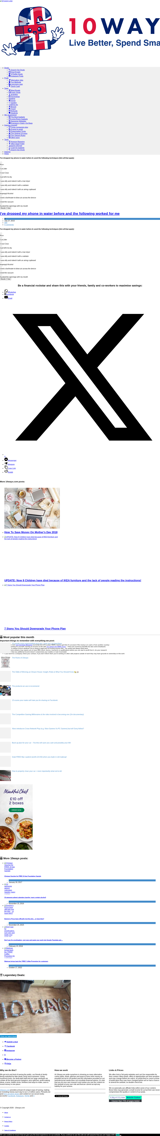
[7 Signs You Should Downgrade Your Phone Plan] (82, 604)
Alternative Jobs (16, 80)
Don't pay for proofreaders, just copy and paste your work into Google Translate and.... (33, 940)
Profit (6, 78)
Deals (6, 68)
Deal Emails (15, 72)
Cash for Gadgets (17, 148)
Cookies (6, 1126)
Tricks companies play (19, 127)
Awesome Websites (18, 121)
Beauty (13, 107)
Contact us (7, 1117)
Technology (15, 97)
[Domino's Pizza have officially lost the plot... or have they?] (82, 910)
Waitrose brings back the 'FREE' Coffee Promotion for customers (26, 961)
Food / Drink (15, 92)
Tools (6, 140)
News (11, 966)
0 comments (9, 225)
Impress (7, 152)
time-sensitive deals (11, 1094)
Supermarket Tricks (18, 131)
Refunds (13, 111)
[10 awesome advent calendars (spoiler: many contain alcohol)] (82, 888)
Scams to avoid (16, 129)
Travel (13, 109)
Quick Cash (15, 86)
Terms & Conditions (10, 1130)
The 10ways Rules (17, 135)
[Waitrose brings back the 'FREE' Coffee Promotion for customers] (82, 952)
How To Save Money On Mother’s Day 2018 (30, 532)
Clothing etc (13, 105)
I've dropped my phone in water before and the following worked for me (60, 213)
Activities (14, 94)
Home (13, 101)
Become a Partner (13, 1059)
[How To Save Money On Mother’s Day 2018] (82, 508)
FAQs (6, 154)
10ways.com (5, 1090)
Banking (12, 99)
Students (14, 113)
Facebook (10, 1046)
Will (5, 223)
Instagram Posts (16, 76)
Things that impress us (31, 944)
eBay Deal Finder (17, 144)
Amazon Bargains (17, 142)
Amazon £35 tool (15, 146)
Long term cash (16, 84)
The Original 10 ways (18, 133)
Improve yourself (10, 125)
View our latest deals (8, 1036)
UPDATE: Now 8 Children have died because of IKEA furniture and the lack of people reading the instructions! (72, 580)
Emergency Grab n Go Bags (21, 123)
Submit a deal (12, 1042)
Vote (8, 208)
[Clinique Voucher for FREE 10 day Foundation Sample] (82, 867)
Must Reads (15, 90)
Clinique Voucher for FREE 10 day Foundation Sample (22, 876)
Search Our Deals (17, 70)
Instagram (10, 1051)
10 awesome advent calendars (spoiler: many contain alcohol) (25, 897)
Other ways (15, 138)
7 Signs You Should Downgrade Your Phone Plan (35, 628)
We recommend (10, 115)
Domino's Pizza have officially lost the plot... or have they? (24, 919)
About (6, 1112)
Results (3, 208)
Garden (13, 103)
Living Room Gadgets (19, 119)
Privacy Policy (8, 1121)
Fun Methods (15, 82)
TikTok (26, 1096)
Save (6, 88)
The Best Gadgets (17, 117)
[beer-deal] (35, 1033)
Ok (118, 1135)
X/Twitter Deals (16, 74)
